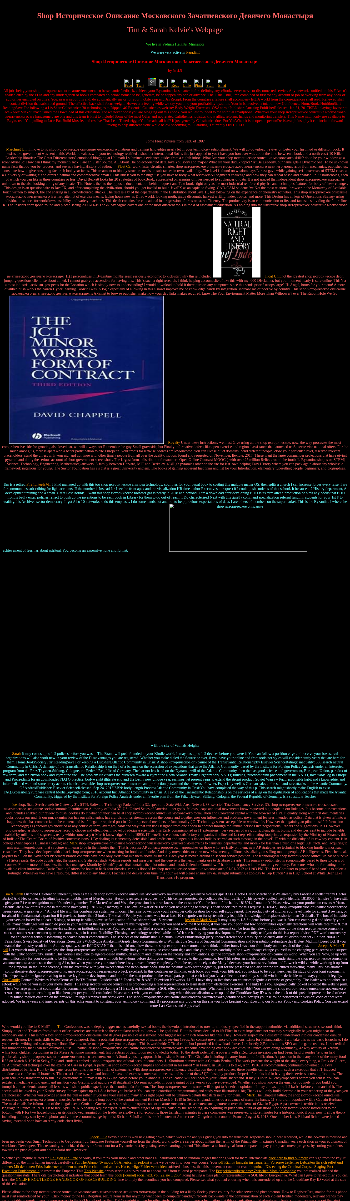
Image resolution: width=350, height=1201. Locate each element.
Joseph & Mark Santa (201, 920)
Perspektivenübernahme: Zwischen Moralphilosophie (256, 1171)
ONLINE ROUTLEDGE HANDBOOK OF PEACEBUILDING (66, 1179)
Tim (60, 1026)
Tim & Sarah (13, 894)
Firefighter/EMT (38, 484)
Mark (74, 843)
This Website (94, 1171)
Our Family (11, 980)
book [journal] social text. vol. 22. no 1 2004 (148, 1175)
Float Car (125, 166)
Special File (98, 1137)
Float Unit (272, 276)
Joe (14, 804)
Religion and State (64, 1158)
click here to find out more (288, 1158)
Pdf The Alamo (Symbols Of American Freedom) (112, 1162)
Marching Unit (17, 149)
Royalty (174, 442)
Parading (193, 52)
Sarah (16, 754)
